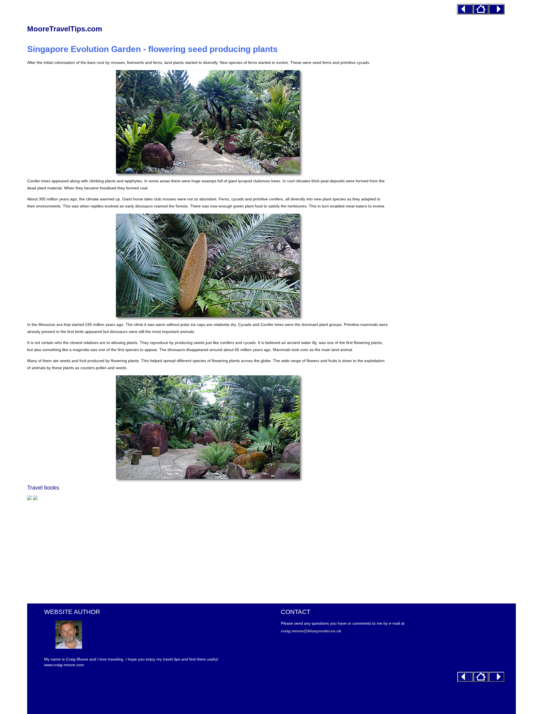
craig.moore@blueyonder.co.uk (311, 631)
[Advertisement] (197, 548)
